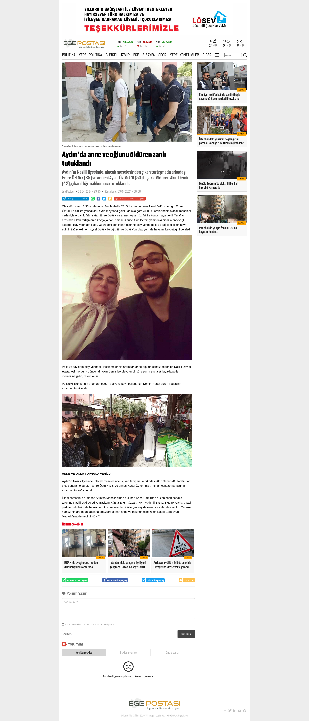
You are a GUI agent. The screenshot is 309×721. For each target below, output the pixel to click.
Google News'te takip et (131, 198)
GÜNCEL (111, 54)
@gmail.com (183, 715)
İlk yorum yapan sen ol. (144, 676)
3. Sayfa (75, 146)
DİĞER (206, 54)
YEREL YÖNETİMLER (184, 54)
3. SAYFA (148, 54)
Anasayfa (66, 146)
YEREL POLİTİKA (90, 54)
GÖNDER (186, 633)
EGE (136, 54)
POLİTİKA (68, 54)
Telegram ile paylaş (77, 198)
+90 (169, 715)
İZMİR (125, 54)
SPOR (162, 54)
